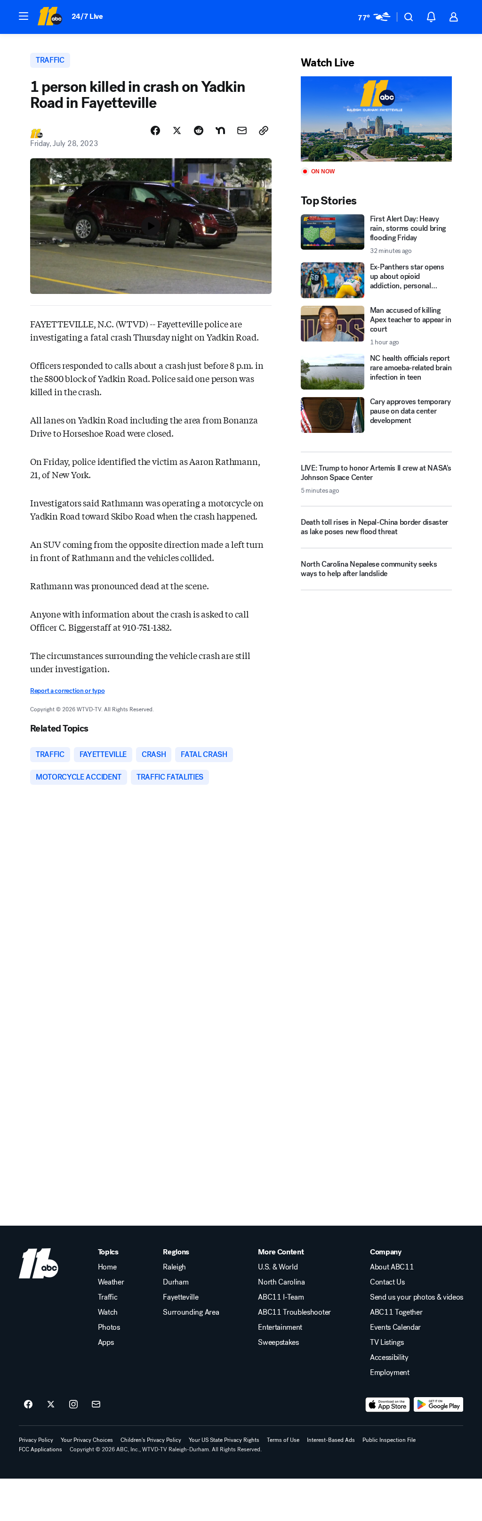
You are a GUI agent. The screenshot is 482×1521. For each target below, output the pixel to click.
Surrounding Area (191, 1312)
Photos (109, 1327)
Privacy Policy (36, 1440)
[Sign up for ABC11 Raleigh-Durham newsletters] (96, 1404)
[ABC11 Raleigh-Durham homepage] (49, 17)
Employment (390, 1372)
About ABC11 (392, 1267)
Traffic (108, 1297)
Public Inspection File (389, 1440)
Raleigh (174, 1267)
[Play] (376, 119)
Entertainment (280, 1327)
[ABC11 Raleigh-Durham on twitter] (50, 1404)
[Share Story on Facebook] (155, 130)
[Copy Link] (264, 130)
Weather (111, 1282)
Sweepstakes (278, 1342)
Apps (106, 1342)
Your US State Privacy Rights (224, 1440)
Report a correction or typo (67, 690)
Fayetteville (180, 1297)
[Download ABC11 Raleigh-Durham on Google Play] (438, 1404)
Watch (108, 1312)
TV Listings (386, 1342)
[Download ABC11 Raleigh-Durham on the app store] (387, 1404)
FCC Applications (40, 1449)
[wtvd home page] (38, 1263)
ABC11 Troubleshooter (294, 1312)
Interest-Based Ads (331, 1440)
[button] (23, 16)
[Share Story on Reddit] (199, 130)
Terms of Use (283, 1440)
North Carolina (281, 1282)
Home (107, 1267)
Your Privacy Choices (87, 1440)
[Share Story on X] (177, 130)
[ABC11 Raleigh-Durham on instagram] (73, 1404)
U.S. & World (277, 1267)
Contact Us (387, 1282)
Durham (175, 1282)
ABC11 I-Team (281, 1297)
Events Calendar (395, 1327)
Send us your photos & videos (416, 1297)
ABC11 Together (396, 1312)
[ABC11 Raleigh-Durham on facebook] (28, 1404)
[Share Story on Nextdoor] (220, 130)
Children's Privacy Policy (150, 1440)
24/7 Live (87, 16)
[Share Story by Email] (242, 130)
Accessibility (389, 1357)
